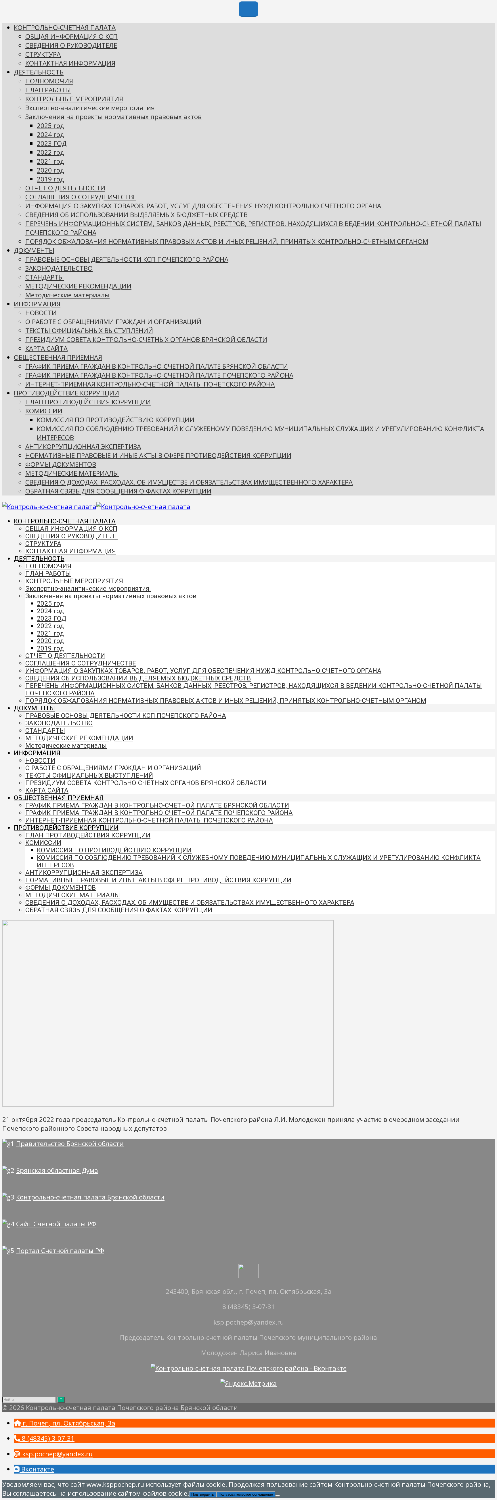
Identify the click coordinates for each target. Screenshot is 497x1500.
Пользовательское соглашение (246, 1494)
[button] (64, 1423)
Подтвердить (202, 1494)
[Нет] (277, 1496)
